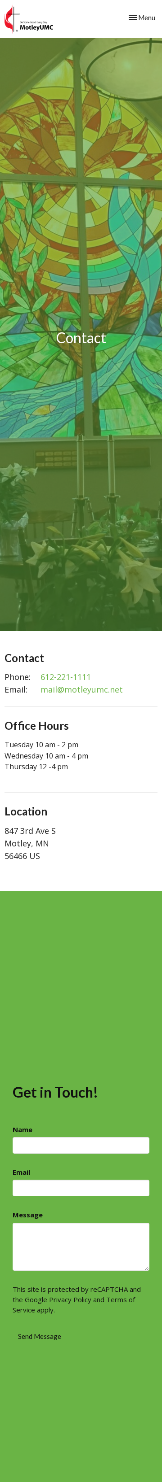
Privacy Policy (70, 1299)
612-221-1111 (65, 676)
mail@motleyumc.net (81, 689)
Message (28, 1214)
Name (22, 1129)
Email (21, 1172)
